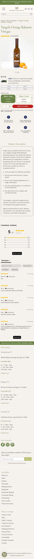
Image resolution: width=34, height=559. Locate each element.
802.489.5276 (6, 391)
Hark (23, 555)
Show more (17, 337)
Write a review (17, 253)
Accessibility (5, 537)
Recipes (4, 481)
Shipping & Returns (8, 529)
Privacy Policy (6, 531)
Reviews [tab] (6, 260)
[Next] (18, 72)
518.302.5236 (6, 421)
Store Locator (6, 500)
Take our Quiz (6, 514)
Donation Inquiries (8, 540)
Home (3, 21)
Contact (4, 543)
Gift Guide (5, 483)
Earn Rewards (6, 526)
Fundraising (5, 498)
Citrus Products (11, 21)
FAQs (3, 517)
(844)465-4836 (27, 343)
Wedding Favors (7, 486)
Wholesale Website (8, 492)
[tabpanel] (17, 302)
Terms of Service (7, 534)
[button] (17, 237)
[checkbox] (15, 269)
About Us (5, 475)
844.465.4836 (6, 361)
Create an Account (8, 523)
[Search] (31, 14)
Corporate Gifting (7, 495)
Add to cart (22, 106)
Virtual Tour (5, 373)
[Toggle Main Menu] (3, 8)
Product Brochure (7, 503)
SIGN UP (28, 459)
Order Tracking (7, 520)
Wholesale (5, 489)
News (3, 478)
